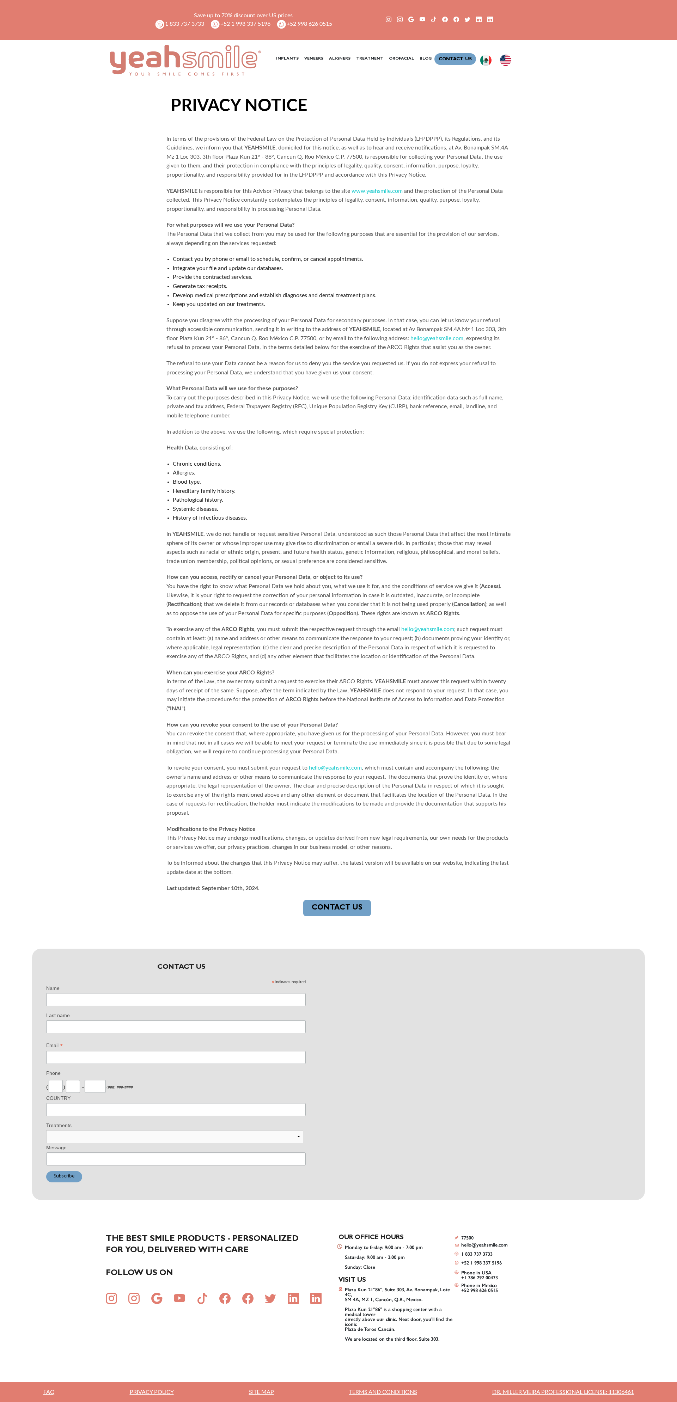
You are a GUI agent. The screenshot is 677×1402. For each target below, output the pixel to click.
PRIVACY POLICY (152, 1392)
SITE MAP (261, 1392)
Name (53, 988)
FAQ (49, 1392)
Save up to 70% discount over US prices (243, 15)
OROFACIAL (401, 59)
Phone (53, 1073)
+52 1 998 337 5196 (245, 24)
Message (56, 1147)
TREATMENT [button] (369, 59)
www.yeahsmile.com (377, 191)
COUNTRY (58, 1098)
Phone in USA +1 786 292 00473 (479, 1275)
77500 (467, 1238)
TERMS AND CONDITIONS (383, 1392)
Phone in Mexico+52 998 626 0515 (479, 1287)
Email (54, 1046)
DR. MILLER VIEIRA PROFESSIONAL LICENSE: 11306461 (563, 1392)
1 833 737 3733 (184, 24)
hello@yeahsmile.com (436, 338)
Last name (58, 1015)
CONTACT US (455, 59)
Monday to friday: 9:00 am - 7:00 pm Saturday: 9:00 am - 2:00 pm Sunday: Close (384, 1257)
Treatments (59, 1125)
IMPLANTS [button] (287, 59)
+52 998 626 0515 (309, 24)
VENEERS (313, 59)
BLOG (426, 59)
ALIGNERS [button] (339, 59)
